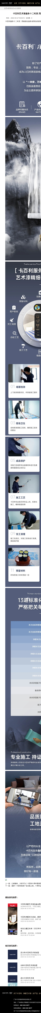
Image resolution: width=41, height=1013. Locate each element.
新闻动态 (11, 8)
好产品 (37, 3)
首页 (15, 3)
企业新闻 (18, 8)
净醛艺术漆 (30, 3)
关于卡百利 (22, 3)
